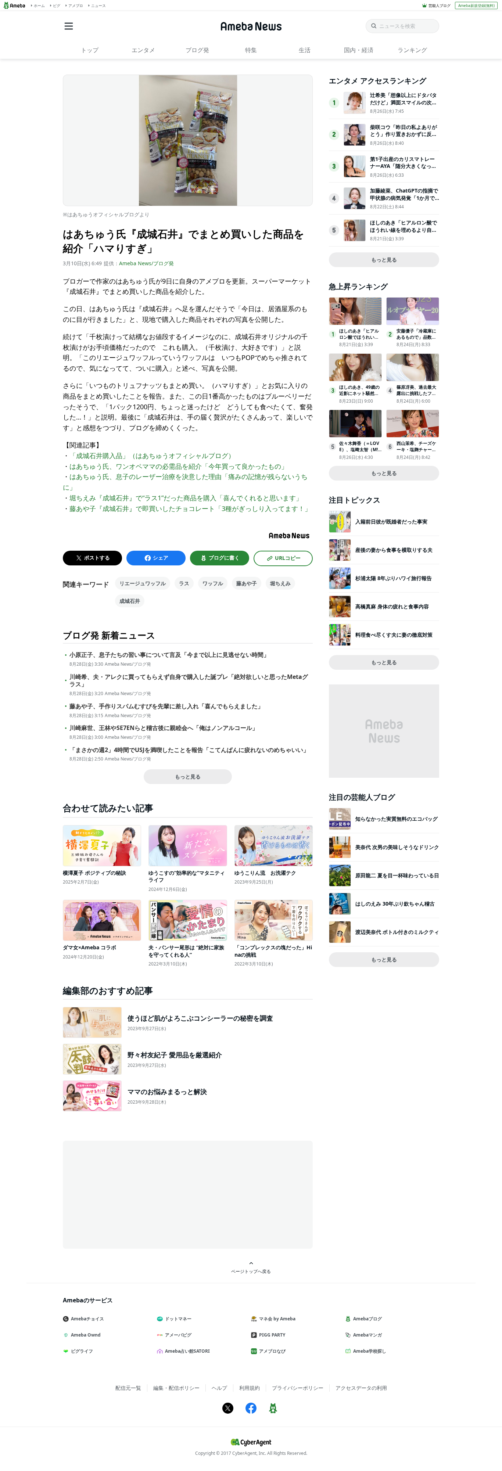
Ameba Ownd (86, 1335)
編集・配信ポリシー (176, 1387)
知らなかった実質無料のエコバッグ (396, 818)
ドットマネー (178, 1319)
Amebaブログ (367, 1319)
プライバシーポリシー (297, 1387)
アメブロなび (272, 1351)
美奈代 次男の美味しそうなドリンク (397, 847)
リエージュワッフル (142, 583)
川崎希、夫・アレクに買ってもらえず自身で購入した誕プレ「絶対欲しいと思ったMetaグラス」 (188, 680)
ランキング (412, 50)
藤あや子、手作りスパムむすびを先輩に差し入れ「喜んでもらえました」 (166, 706)
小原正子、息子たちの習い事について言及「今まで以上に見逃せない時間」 (169, 655)
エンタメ (143, 50)
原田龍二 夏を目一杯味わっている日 (397, 875)
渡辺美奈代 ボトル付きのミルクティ (397, 931)
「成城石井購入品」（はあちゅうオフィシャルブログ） (152, 455)
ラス (184, 583)
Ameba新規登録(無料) (476, 5)
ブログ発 (197, 50)
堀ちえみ (280, 583)
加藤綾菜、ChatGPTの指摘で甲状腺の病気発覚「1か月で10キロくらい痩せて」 (404, 197)
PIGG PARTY (272, 1335)
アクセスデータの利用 (361, 1387)
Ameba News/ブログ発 (146, 263)
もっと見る (188, 776)
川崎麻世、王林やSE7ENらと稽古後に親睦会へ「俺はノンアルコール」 (163, 728)
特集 (251, 50)
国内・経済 (358, 50)
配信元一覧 (128, 1387)
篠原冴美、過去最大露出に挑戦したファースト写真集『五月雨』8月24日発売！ (416, 396)
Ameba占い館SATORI (187, 1351)
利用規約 (249, 1387)
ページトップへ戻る (251, 1271)
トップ (89, 50)
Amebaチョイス (87, 1319)
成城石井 (129, 600)
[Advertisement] (129, 1194)
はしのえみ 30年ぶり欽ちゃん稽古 (395, 903)
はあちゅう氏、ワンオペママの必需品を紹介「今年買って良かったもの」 (178, 466)
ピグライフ (82, 1351)
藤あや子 (246, 583)
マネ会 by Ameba (277, 1319)
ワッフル (212, 583)
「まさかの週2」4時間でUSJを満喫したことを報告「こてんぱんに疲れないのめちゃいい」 (189, 750)
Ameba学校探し (369, 1351)
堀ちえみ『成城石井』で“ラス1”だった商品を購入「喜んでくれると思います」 (185, 497)
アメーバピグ (178, 1335)
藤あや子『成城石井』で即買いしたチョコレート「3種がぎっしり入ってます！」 (190, 508)
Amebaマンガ (367, 1335)
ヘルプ (219, 1387)
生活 (305, 50)
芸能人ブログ (440, 5)
